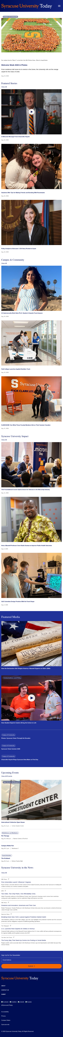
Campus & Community (10, 16)
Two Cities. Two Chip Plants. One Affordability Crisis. (18, 894)
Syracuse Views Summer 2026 (10, 749)
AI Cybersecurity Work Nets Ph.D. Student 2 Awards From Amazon (22, 313)
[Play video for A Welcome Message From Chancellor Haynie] (31, 111)
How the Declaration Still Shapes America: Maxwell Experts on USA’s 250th (25, 668)
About (3, 985)
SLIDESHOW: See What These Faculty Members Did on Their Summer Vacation (25, 425)
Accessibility (5, 1011)
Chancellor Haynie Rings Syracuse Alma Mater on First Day (19, 759)
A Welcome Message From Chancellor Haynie (15, 136)
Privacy (3, 1016)
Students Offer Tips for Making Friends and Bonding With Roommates (23, 192)
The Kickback (5, 858)
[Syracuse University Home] (26, 6)
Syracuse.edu (5, 1024)
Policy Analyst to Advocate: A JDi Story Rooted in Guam (18, 248)
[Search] (54, 6)
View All (4, 87)
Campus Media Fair (7, 845)
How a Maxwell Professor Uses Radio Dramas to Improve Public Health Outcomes (26, 545)
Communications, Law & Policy (12, 678)
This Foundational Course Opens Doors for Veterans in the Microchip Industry (25, 489)
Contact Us (5, 990)
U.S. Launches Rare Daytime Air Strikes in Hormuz (18, 929)
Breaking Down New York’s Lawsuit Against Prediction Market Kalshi (23, 917)
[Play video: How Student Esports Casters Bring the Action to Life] (31, 698)
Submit (30, 966)
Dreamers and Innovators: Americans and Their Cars (18, 905)
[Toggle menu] (59, 6)
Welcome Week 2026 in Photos (14, 65)
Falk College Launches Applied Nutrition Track (15, 369)
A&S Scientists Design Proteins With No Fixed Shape (17, 601)
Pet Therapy (5, 836)
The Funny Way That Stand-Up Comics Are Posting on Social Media (23, 940)
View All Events (6, 776)
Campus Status (5, 1020)
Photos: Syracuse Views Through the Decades (15, 738)
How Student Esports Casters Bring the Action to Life (18, 723)
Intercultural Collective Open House (13, 822)
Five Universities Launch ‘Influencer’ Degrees (16, 882)
